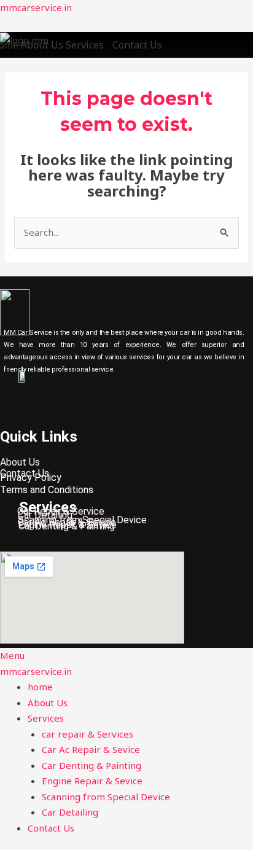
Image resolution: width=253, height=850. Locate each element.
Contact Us (137, 45)
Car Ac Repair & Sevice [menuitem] (91, 749)
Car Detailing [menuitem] (70, 812)
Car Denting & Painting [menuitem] (91, 765)
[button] (87, 45)
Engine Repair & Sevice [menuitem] (92, 780)
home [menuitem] (40, 686)
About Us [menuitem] (48, 702)
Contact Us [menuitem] (51, 828)
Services (85, 45)
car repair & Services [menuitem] (89, 734)
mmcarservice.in (36, 7)
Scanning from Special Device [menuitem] (106, 796)
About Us (42, 45)
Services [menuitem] (46, 718)
